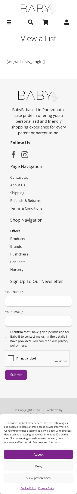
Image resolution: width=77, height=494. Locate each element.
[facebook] (13, 154)
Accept (38, 454)
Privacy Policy (46, 488)
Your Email (14, 312)
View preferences (38, 478)
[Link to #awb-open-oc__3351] (9, 22)
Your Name (14, 292)
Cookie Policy (28, 488)
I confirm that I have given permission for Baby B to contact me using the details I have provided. (39, 338)
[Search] (30, 22)
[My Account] (66, 22)
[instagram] (24, 154)
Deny (38, 466)
